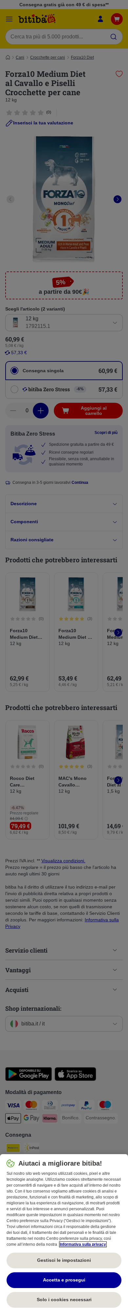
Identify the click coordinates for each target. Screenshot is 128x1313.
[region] (64, 1233)
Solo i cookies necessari (64, 1299)
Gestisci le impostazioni (64, 1260)
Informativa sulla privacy (83, 1244)
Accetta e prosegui (64, 1279)
